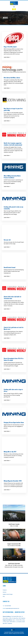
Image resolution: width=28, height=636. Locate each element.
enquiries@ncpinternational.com (12, 608)
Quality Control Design (8, 594)
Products (5, 590)
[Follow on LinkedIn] (15, 9)
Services (4, 592)
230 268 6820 (8, 605)
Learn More (6, 57)
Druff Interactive (20, 633)
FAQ (4, 596)
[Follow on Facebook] (13, 9)
